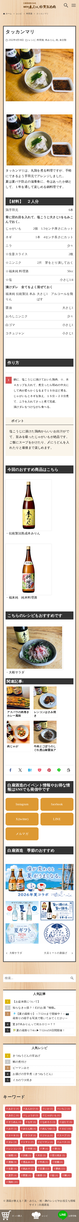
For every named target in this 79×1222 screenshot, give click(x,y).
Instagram (22, 804)
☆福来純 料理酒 (17, 271)
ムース (64, 1142)
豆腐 (44, 1168)
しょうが (31, 1115)
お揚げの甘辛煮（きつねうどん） (33, 1073)
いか (49, 1108)
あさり (13, 1108)
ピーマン (46, 1142)
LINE (57, 819)
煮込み (28, 1162)
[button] (10, 770)
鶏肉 (13, 1182)
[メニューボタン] (73, 5)
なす (32, 1122)
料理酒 (40, 40)
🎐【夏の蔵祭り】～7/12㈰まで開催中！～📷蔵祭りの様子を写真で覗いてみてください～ (41, 1016)
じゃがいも (52, 1115)
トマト (28, 1142)
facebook (57, 804)
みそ (12, 1128)
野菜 (27, 1175)
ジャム (47, 1135)
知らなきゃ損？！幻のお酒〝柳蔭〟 (35, 1007)
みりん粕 (29, 1128)
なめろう (48, 1122)
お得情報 (72, 1216)
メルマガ (22, 833)
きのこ (13, 1115)
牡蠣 (59, 1162)
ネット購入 (17, 1216)
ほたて (67, 1122)
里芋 (12, 1175)
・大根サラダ (15, 672)
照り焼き (58, 1155)
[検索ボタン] (66, 5)
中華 (32, 1148)
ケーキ (13, 1135)
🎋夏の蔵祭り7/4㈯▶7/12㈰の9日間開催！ (39, 1030)
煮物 (12, 1162)
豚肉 (60, 1168)
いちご (64, 1108)
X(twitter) (22, 819)
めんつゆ (48, 1128)
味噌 (12, 1155)
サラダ (30, 1135)
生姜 (12, 1168)
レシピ (31, 40)
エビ (66, 1128)
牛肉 (44, 1162)
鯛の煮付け (19, 1061)
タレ (12, 1142)
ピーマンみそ (21, 1067)
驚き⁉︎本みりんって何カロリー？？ (34, 1024)
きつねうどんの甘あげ (26, 1055)
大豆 (42, 1155)
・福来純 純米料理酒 (21, 597)
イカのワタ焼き (22, 1080)
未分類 (62, 40)
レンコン (14, 1148)
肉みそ (28, 1168)
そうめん (14, 1122)
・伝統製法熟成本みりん (23, 533)
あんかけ (31, 1108)
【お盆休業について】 (26, 1001)
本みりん (49, 40)
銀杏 (42, 1175)
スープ (64, 1135)
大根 (27, 1155)
